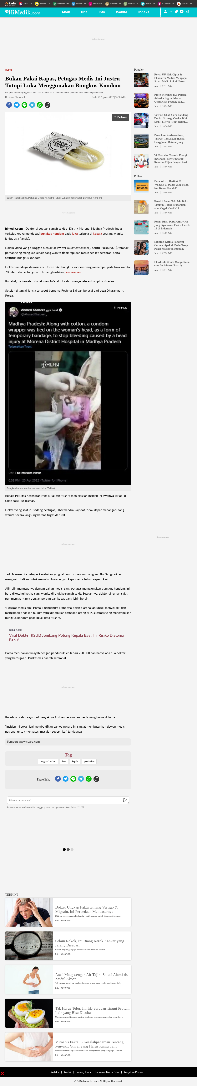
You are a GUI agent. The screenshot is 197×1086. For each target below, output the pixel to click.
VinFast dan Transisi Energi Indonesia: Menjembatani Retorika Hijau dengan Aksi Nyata (170, 159)
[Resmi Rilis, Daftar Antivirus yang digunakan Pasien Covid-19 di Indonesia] (141, 233)
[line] (24, 106)
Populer (139, 69)
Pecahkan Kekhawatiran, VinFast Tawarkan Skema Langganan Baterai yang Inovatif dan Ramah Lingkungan (169, 139)
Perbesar (122, 117)
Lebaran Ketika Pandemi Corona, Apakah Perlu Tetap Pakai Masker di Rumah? (171, 245)
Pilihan (138, 176)
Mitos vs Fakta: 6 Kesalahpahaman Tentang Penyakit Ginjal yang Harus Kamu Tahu (89, 1044)
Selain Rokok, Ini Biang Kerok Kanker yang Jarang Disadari (89, 943)
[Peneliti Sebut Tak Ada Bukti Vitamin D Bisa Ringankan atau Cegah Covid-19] (141, 212)
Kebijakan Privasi (133, 1072)
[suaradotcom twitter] (176, 12)
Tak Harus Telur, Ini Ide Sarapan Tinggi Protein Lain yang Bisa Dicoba (92, 1010)
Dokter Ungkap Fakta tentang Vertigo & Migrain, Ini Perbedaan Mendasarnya (86, 909)
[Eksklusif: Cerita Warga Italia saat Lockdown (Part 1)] (141, 273)
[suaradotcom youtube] (182, 12)
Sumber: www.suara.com (23, 741)
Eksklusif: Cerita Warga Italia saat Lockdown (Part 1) (171, 264)
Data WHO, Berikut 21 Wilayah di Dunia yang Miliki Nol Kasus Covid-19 (171, 185)
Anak (66, 12)
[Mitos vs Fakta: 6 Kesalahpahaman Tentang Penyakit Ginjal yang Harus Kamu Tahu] (29, 1060)
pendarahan (72, 272)
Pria (84, 12)
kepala (97, 233)
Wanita (121, 12)
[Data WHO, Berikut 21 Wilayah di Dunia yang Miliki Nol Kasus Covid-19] (141, 192)
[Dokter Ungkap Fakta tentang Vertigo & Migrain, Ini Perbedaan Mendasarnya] (29, 925)
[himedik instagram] (187, 12)
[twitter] (17, 106)
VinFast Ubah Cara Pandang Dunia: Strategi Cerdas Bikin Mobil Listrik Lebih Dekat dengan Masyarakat (171, 119)
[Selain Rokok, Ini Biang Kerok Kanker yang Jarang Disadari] (29, 958)
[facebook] (9, 106)
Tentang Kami (83, 1072)
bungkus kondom (52, 233)
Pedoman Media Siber (107, 1072)
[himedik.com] (22, 13)
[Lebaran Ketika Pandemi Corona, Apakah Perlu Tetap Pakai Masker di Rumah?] (141, 253)
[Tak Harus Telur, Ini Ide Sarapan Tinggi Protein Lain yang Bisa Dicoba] (29, 1026)
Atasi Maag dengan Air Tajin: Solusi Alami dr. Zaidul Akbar (91, 976)
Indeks (143, 12)
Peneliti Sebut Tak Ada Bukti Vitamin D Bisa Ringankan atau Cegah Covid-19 (171, 205)
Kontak (67, 1072)
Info (102, 12)
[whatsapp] (40, 106)
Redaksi (54, 1072)
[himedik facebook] (171, 12)
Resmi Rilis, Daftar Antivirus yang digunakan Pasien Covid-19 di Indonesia (172, 225)
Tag (68, 754)
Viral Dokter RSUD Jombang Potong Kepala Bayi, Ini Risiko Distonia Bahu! (66, 638)
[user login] (165, 13)
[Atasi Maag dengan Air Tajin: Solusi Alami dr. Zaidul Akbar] (29, 992)
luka (75, 233)
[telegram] (32, 106)
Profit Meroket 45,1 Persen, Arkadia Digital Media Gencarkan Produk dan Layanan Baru (170, 98)
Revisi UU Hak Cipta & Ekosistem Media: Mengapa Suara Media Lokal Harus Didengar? (170, 78)
